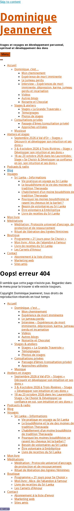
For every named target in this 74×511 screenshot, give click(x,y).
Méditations (15, 221)
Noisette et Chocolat (35, 102)
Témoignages (30, 112)
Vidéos (26, 94)
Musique (20, 130)
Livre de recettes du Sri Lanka (41, 213)
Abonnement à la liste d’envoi (33, 257)
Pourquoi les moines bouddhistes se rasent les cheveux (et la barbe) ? (45, 201)
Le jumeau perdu (33, 80)
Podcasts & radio (18, 166)
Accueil (12, 65)
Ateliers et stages (18, 134)
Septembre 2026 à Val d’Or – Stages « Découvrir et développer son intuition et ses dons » (42, 141)
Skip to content (10, 2)
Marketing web (24, 260)
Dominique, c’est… (26, 69)
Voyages (12, 174)
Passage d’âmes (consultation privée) (45, 123)
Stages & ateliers (25, 105)
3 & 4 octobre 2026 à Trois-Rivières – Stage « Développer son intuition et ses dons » (43, 150)
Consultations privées (28, 120)
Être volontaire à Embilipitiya (41, 210)
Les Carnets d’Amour (27, 249)
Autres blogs (30, 98)
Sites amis (20, 264)
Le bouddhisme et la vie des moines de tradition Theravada (47, 186)
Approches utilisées (34, 127)
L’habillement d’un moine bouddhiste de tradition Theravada (46, 432)
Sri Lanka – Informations (30, 177)
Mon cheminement (33, 73)
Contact (12, 253)
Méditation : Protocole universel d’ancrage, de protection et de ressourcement (44, 226)
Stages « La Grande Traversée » (41, 109)
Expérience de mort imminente (42, 76)
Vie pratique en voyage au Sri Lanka (45, 181)
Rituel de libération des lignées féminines (41, 231)
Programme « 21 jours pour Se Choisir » (40, 239)
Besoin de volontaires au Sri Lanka (44, 206)
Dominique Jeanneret (28, 23)
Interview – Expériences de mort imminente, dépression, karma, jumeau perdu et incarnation (47, 87)
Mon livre (13, 217)
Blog (10, 170)
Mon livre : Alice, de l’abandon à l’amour (40, 242)
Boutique (13, 235)
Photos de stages (32, 116)
